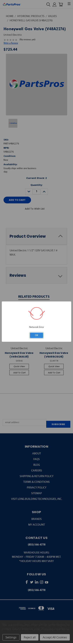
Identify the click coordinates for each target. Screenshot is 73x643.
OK (36, 335)
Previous (5, 640)
